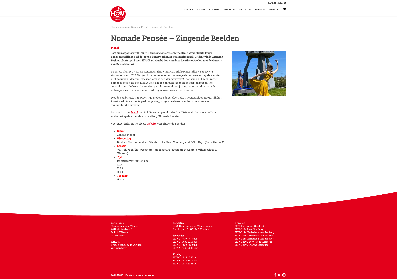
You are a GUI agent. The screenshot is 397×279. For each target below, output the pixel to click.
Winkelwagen (281, 9)
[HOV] (118, 14)
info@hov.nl (118, 235)
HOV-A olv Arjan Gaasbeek (250, 226)
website (151, 123)
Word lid (274, 9)
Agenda (188, 9)
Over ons (260, 9)
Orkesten (230, 9)
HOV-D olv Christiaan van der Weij (254, 235)
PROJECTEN (245, 9)
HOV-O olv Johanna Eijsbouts (251, 244)
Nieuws (201, 9)
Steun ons (215, 9)
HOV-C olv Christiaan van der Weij (254, 232)
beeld (134, 112)
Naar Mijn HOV (275, 3)
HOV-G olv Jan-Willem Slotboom (253, 241)
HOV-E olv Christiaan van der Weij (254, 238)
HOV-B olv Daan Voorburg (249, 229)
